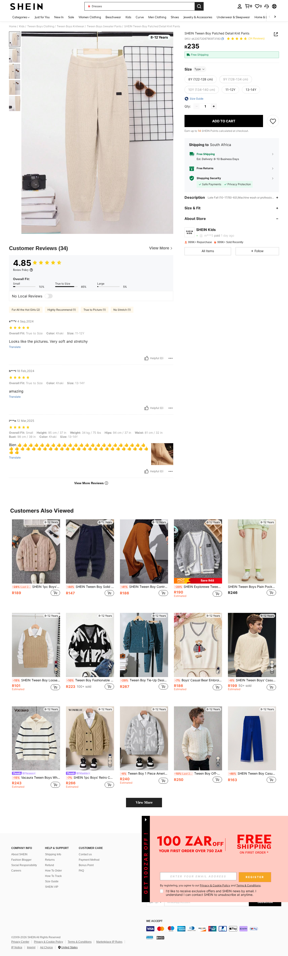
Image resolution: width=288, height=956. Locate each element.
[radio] (200, 79)
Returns (50, 859)
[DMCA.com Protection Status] (160, 937)
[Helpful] (146, 358)
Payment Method (89, 859)
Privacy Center (20, 941)
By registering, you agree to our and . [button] (210, 885)
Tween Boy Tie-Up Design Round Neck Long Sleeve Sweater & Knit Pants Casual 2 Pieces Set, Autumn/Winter (144, 680)
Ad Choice (46, 947)
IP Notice (16, 947)
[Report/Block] (170, 358)
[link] (248, 6)
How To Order (53, 870)
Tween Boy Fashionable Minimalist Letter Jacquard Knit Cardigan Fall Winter (90, 680)
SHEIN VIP (51, 886)
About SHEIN (19, 854)
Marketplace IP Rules (109, 941)
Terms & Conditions (80, 941)
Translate (15, 347)
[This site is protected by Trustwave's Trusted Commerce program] (149, 937)
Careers (16, 870)
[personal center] (239, 6)
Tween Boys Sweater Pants (104, 26)
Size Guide (51, 881)
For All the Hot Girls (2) (26, 309)
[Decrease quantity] (197, 106)
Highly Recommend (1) (61, 309)
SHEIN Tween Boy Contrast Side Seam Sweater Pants (144, 587)
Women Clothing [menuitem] (90, 17)
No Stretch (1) (122, 309)
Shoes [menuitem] (175, 17)
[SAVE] (273, 121)
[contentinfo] (213, 928)
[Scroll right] (275, 17)
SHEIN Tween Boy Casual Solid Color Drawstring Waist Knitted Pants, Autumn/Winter (252, 773)
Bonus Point (86, 865)
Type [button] (197, 69)
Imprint (31, 947)
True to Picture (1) (94, 309)
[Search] (199, 6)
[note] (198, 581)
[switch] (49, 296)
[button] (266, 6)
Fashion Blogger (21, 859)
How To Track (53, 876)
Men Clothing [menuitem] (157, 17)
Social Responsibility (24, 865)
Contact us (85, 854)
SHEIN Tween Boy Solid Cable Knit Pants (90, 587)
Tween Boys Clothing (40, 26)
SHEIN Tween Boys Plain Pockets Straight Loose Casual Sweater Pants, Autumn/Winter (252, 587)
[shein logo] (26, 6)
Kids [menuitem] (128, 17)
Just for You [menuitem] (42, 17)
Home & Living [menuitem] (264, 17)
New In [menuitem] (59, 17)
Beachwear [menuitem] (113, 17)
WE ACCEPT (154, 921)
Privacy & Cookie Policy (48, 941)
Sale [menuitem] (71, 17)
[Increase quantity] (214, 106)
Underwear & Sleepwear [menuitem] (233, 17)
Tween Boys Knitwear (70, 26)
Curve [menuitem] (140, 17)
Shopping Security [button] (209, 178)
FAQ (81, 870)
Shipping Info (53, 854)
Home (12, 26)
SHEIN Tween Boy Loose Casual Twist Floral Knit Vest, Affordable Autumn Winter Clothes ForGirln (36, 680)
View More (144, 802)
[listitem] (36, 562)
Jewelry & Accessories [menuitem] (197, 17)
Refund (49, 865)
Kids (22, 26)
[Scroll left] (269, 17)
